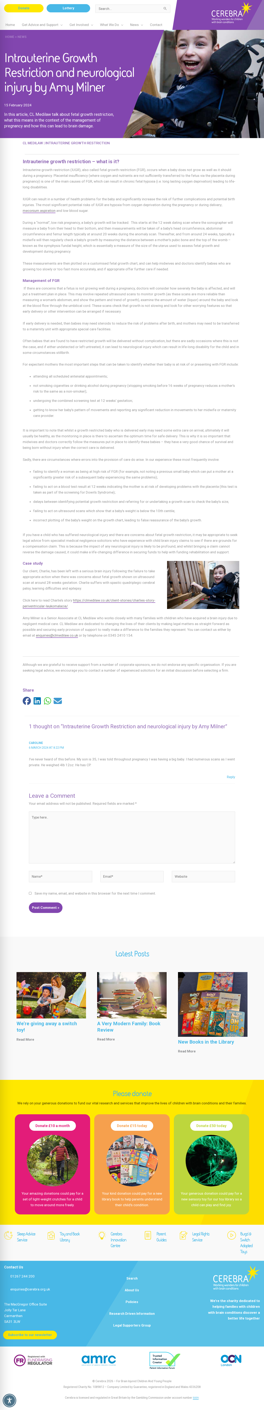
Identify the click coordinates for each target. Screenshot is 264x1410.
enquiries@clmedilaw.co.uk (57, 635)
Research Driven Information (132, 1314)
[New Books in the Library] (213, 1004)
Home (9, 37)
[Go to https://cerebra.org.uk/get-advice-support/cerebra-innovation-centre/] (116, 1241)
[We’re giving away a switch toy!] (51, 995)
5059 (196, 1397)
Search (132, 1278)
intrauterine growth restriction (77, 143)
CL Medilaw (33, 143)
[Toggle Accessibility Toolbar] (9, 1400)
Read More (27, 1039)
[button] (24, 8)
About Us (132, 1290)
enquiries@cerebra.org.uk (30, 1289)
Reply (231, 777)
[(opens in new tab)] (33, 1360)
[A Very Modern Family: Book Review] (132, 995)
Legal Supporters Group (132, 1325)
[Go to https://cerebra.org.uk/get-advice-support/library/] (65, 1238)
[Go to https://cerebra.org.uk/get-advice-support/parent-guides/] (157, 1238)
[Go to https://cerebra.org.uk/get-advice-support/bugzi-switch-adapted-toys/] (243, 1243)
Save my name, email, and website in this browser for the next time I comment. (95, 893)
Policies (132, 1302)
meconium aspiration (39, 211)
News (22, 37)
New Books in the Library (206, 1042)
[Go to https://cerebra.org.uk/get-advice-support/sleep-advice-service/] (21, 1238)
